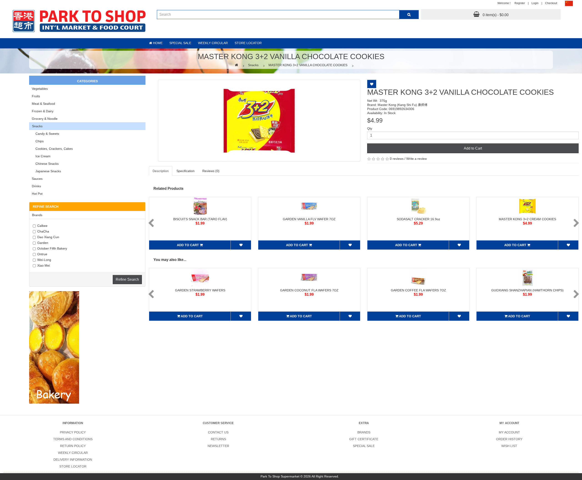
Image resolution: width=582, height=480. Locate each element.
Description (161, 171)
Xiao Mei (43, 265)
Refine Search (127, 279)
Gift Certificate (363, 439)
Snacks (253, 65)
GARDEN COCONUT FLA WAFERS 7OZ (309, 290)
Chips (38, 141)
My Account (509, 432)
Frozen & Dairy (42, 111)
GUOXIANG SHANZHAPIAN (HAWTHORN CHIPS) (527, 290)
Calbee (42, 226)
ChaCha (43, 231)
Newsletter (218, 446)
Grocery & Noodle (45, 118)
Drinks (36, 186)
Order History (509, 439)
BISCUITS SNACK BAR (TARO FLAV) (200, 219)
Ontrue (42, 254)
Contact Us (218, 432)
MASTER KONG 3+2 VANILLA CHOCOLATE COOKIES (307, 65)
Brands (363, 432)
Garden (42, 243)
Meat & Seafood (43, 103)
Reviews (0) (210, 171)
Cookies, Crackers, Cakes (52, 148)
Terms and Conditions (73, 439)
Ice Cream (41, 156)
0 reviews (397, 158)
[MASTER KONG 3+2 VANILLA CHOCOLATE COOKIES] (259, 121)
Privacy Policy (73, 432)
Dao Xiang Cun (48, 237)
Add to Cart (473, 148)
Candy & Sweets (45, 133)
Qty (369, 128)
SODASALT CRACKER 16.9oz (418, 219)
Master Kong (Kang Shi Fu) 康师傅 (402, 105)
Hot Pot (37, 193)
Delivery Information (72, 459)
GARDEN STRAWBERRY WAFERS (200, 290)
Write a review (416, 158)
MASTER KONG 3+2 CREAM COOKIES (527, 219)
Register (519, 3)
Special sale (180, 43)
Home (157, 43)
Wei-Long (44, 260)
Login (535, 3)
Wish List (509, 446)
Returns (218, 439)
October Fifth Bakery (52, 248)
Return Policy (73, 446)
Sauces (37, 178)
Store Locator (248, 43)
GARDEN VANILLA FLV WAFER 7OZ (309, 219)
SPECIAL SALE (364, 446)
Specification (185, 171)
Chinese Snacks (45, 163)
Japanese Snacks (46, 171)
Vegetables (40, 88)
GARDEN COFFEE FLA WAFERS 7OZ (418, 290)
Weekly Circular (213, 43)
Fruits (36, 96)
